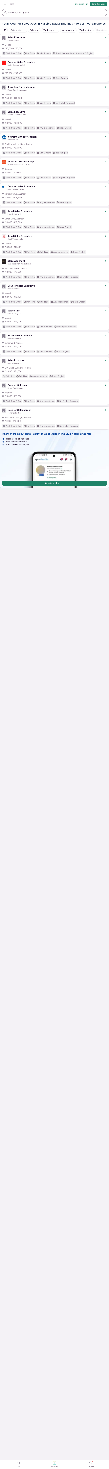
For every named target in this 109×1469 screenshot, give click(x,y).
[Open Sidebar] (5, 4)
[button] (54, 459)
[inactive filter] (5, 30)
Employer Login (81, 4)
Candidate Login (98, 4)
